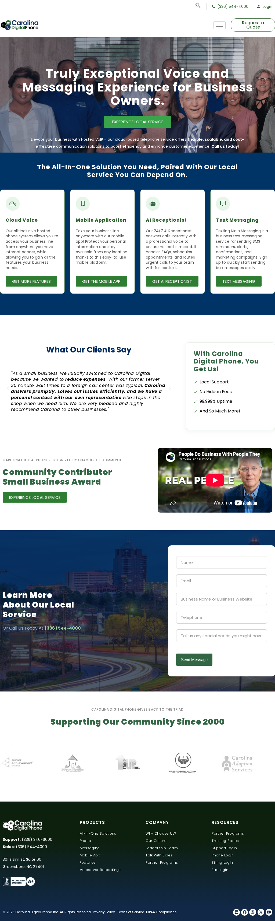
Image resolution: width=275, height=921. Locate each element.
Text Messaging (237, 220)
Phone (85, 840)
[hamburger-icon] (220, 25)
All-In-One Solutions (98, 833)
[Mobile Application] (83, 204)
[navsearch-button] (201, 6)
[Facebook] (244, 912)
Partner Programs (162, 862)
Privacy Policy (104, 912)
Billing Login (222, 862)
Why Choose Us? (161, 833)
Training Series (225, 840)
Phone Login (223, 855)
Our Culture (156, 840)
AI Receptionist (166, 220)
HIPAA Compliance (161, 912)
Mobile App (90, 855)
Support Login (224, 848)
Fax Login (220, 869)
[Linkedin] (236, 912)
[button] (8, 388)
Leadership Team (162, 848)
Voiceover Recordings (100, 869)
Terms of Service (130, 912)
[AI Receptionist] (153, 204)
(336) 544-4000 (63, 628)
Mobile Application (101, 220)
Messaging (90, 848)
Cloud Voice (22, 220)
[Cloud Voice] (13, 204)
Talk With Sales (159, 855)
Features (88, 862)
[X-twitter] (261, 912)
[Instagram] (252, 912)
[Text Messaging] (223, 204)
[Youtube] (269, 912)
